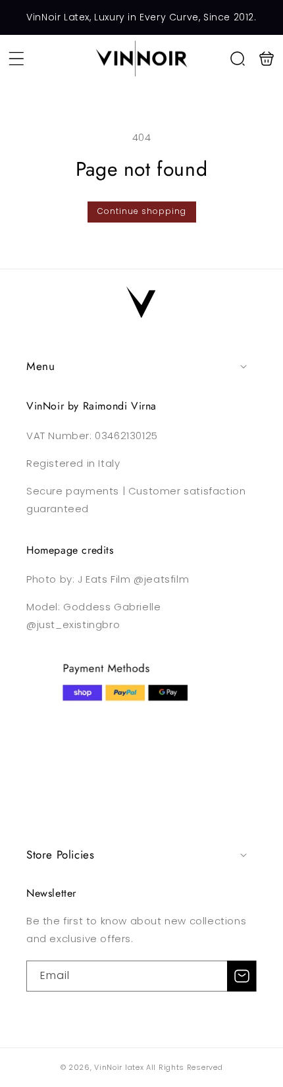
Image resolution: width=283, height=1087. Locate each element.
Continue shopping (141, 211)
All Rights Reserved (184, 1067)
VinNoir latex (118, 1067)
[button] (16, 58)
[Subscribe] (241, 976)
